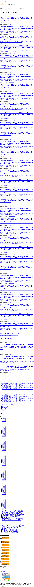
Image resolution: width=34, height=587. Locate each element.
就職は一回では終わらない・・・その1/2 (10, 339)
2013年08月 (4, 443)
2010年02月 (4, 469)
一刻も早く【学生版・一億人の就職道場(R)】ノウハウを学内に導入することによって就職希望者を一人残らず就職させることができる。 (16, 358)
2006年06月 (4, 494)
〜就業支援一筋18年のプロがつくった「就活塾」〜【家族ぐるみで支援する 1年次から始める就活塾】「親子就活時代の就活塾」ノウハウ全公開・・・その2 (16, 315)
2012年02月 (4, 456)
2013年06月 (4, 445)
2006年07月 (4, 493)
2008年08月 (4, 479)
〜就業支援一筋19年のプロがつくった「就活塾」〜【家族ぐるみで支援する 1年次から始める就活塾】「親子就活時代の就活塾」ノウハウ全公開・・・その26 (16, 86)
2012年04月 (4, 455)
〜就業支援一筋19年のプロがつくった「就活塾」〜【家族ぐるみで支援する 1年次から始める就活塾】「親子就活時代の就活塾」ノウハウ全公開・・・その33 (16, 19)
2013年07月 (4, 444)
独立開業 (3, 410)
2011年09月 (4, 459)
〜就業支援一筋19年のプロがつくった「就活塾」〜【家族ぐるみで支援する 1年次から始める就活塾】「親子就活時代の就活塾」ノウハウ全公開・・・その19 (16, 153)
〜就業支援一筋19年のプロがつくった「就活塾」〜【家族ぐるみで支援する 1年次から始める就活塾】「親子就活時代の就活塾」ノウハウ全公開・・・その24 (16, 105)
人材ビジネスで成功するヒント (7, 408)
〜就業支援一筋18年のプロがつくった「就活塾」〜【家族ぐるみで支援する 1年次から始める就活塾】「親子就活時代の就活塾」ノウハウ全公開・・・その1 (16, 325)
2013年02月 (4, 447)
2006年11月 (4, 490)
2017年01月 (4, 421)
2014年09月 (4, 433)
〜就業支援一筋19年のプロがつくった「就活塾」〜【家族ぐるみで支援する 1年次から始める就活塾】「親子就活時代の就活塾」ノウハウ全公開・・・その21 (16, 134)
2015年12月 (4, 427)
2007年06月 (4, 487)
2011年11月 (4, 458)
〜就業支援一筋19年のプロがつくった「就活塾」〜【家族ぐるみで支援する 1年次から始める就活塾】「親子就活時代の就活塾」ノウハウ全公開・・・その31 (16, 38)
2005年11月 (4, 500)
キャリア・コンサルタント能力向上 (7, 404)
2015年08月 (4, 429)
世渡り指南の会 (4, 409)
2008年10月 (4, 477)
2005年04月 (4, 507)
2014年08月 (4, 434)
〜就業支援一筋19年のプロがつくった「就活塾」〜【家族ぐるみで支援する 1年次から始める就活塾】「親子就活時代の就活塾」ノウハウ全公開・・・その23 (16, 114)
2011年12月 (4, 457)
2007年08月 (4, 485)
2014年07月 (4, 435)
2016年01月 (4, 426)
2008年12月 (4, 475)
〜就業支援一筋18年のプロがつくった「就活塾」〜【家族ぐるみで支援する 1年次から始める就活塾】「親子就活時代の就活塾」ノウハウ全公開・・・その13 (16, 210)
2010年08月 (4, 465)
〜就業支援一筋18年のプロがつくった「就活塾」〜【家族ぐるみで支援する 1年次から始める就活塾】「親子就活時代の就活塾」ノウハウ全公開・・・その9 (16, 248)
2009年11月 (4, 472)
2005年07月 (4, 504)
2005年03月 (4, 508)
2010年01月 (4, 470)
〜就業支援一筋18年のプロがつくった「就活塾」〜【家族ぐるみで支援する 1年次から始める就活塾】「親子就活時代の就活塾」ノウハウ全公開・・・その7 (16, 268)
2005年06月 (4, 505)
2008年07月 (4, 480)
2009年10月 (4, 473)
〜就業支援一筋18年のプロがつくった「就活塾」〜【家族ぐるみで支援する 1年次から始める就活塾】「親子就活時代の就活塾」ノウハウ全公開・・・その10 (16, 239)
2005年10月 (4, 501)
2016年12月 (4, 422)
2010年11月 (4, 462)
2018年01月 (4, 418)
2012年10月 (4, 450)
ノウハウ (3, 405)
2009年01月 (4, 474)
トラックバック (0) (12, 24)
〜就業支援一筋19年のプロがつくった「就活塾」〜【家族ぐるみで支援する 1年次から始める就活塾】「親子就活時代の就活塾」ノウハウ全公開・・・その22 (16, 124)
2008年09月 (4, 478)
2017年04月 (4, 420)
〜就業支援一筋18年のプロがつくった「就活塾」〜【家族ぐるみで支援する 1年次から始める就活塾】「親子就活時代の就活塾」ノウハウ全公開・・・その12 (16, 220)
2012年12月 (4, 448)
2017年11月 (4, 419)
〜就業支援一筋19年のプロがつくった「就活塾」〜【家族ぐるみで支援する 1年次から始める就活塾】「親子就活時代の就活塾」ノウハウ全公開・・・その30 (16, 47)
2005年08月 (4, 503)
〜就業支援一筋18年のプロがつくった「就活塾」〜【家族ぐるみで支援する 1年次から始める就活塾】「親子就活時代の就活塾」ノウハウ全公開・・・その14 (16, 201)
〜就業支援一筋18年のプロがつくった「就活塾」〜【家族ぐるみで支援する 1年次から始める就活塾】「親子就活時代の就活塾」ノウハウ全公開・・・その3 (16, 306)
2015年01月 (4, 430)
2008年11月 (4, 476)
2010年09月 (4, 464)
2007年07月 (4, 486)
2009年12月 (4, 471)
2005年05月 (4, 506)
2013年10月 (4, 441)
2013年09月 (4, 442)
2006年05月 (4, 495)
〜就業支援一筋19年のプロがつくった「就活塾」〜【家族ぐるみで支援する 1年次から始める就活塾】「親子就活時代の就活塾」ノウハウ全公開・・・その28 (16, 67)
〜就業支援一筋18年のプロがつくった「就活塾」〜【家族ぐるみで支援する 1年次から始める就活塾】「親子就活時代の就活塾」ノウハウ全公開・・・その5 (16, 287)
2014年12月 (4, 431)
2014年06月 (4, 436)
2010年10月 (4, 463)
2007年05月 (4, 488)
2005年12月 (4, 499)
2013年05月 (4, 446)
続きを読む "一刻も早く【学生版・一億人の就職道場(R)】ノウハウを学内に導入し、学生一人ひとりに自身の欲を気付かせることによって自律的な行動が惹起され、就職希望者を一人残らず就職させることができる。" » (17, 352)
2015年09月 (4, 428)
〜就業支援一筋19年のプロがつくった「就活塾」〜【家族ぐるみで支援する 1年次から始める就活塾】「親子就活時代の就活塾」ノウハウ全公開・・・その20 (16, 143)
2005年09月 (4, 502)
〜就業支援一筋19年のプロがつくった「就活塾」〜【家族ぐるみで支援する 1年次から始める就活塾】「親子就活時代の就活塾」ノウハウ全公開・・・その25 (16, 95)
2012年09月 (4, 451)
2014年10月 (4, 432)
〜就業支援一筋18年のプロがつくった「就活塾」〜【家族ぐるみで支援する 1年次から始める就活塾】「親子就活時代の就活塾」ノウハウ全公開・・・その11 (16, 229)
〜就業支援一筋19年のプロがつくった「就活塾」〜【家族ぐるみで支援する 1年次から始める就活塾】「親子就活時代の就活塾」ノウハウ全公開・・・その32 (16, 28)
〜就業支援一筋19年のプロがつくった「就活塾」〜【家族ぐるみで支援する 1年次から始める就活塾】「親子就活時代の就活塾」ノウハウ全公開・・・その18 (16, 162)
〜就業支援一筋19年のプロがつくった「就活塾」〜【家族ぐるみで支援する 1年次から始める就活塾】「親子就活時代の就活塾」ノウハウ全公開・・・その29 (16, 57)
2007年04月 (4, 489)
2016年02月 (4, 425)
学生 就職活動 (4, 407)
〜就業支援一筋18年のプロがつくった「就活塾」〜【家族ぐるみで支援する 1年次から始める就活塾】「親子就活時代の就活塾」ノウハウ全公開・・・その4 (16, 296)
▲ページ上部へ (2, 571)
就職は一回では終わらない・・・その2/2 (10, 333)
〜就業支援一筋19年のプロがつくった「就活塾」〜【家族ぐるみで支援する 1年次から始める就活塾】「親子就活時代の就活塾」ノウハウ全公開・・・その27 (16, 76)
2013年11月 (4, 440)
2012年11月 (4, 449)
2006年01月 (4, 498)
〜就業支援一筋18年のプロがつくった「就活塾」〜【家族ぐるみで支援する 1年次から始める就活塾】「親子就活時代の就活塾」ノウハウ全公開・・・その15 (16, 191)
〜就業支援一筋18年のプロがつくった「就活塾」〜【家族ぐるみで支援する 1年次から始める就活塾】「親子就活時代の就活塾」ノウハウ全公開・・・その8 (16, 258)
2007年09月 (4, 484)
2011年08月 (4, 460)
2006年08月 (4, 492)
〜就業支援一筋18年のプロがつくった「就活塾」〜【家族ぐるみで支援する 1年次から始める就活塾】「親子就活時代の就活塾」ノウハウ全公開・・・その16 (16, 181)
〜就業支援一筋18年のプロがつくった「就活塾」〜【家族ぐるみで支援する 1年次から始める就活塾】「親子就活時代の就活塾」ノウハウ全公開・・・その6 (16, 277)
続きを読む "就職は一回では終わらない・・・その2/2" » (9, 335)
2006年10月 (4, 491)
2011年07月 (4, 461)
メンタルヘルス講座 (5, 406)
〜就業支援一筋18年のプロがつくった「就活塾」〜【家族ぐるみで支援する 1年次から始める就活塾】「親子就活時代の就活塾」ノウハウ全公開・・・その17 (16, 172)
